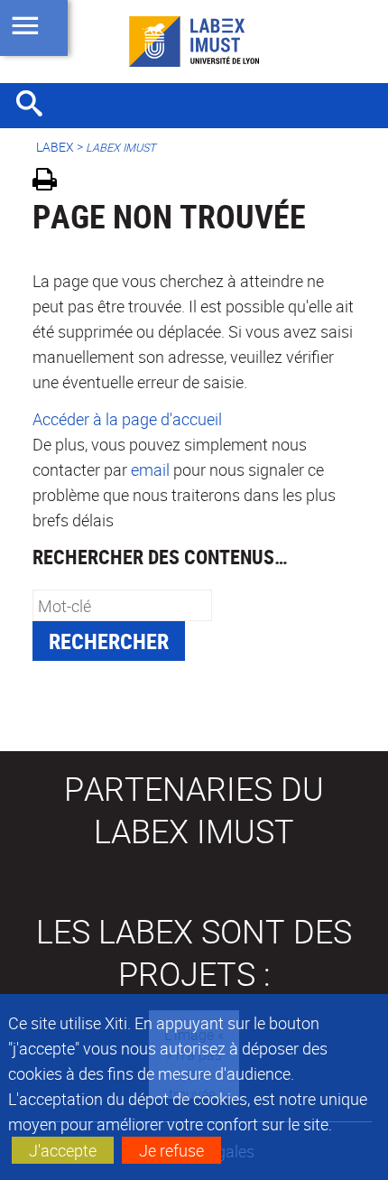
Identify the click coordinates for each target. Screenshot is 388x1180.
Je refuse (171, 1150)
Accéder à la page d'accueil (127, 419)
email (150, 469)
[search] (122, 605)
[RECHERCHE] (36, 105)
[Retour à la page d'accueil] (194, 41)
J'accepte (63, 1150)
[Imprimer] (50, 182)
